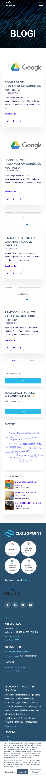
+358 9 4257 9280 (11, 640)
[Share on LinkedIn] (14, 121)
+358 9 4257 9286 (12, 655)
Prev (14, 361)
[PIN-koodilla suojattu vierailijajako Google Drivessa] (23, 297)
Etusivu (7, 736)
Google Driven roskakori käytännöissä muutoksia (23, 86)
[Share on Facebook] (21, 121)
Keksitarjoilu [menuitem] (9, 618)
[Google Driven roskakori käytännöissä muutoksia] (23, 67)
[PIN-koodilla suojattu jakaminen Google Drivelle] (23, 223)
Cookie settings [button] (10, 772)
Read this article (11, 114)
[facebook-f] (7, 605)
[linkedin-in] (15, 605)
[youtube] (30, 605)
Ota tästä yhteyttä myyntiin (15, 667)
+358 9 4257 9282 (11, 671)
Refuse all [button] (35, 772)
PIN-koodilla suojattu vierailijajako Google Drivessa (21, 316)
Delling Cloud (27, 580)
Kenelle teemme (10, 741)
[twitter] (23, 605)
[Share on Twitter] (8, 121)
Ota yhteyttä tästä (11, 636)
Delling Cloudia (10, 726)
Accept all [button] (22, 772)
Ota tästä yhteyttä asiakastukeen (17, 651)
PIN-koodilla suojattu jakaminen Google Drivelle (21, 242)
